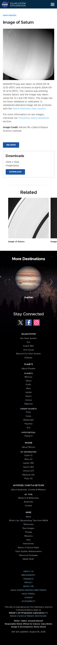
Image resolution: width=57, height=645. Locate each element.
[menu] (52, 4)
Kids (28, 540)
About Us (28, 571)
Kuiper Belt (28, 346)
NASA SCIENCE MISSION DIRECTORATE (28, 590)
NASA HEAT (28, 559)
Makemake (28, 420)
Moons (28, 443)
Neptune (28, 404)
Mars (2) (28, 459)
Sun (28, 342)
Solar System (28, 334)
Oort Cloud (28, 350)
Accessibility (28, 601)
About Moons (28, 447)
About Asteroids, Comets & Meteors (28, 490)
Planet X (28, 436)
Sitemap (28, 598)
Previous (6, 282)
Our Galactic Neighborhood (16, 11)
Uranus (28, 400)
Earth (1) (28, 455)
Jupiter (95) (28, 463)
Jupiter (28, 297)
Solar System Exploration (16, 4)
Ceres (28, 416)
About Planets (28, 369)
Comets (28, 506)
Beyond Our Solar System (28, 354)
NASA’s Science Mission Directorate (28, 616)
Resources (28, 524)
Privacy (28, 583)
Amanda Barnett (35, 621)
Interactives (28, 544)
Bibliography (28, 575)
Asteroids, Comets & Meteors (28, 485)
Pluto (28, 412)
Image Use (28, 586)
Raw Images (9, 15)
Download (15, 172)
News (28, 517)
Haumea (28, 424)
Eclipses (28, 358)
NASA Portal (28, 594)
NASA (4, 4)
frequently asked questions (33, 118)
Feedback (28, 579)
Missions (28, 536)
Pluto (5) (28, 479)
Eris (28, 428)
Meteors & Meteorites (28, 498)
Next (51, 282)
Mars (28, 388)
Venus (28, 381)
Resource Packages (28, 555)
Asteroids (28, 502)
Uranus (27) (28, 471)
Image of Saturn (16, 242)
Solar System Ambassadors (28, 551)
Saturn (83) (28, 467)
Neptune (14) (28, 475)
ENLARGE (11, 145)
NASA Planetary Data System (29, 108)
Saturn (28, 396)
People (28, 532)
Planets (28, 364)
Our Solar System (28, 338)
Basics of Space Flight (28, 548)
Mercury (28, 377)
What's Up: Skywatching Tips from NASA (28, 521)
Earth (28, 385)
